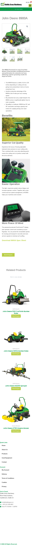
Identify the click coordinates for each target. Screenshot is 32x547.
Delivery (4, 474)
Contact (4, 462)
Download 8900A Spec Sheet (14, 240)
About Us (5, 449)
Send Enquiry (8, 255)
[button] (30, 5)
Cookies (4, 482)
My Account (5, 470)
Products (5, 9)
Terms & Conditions (8, 478)
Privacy (4, 486)
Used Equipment (7, 458)
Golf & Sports (11, 9)
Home (1, 9)
